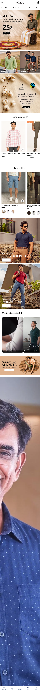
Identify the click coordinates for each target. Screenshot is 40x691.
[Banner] (20, 30)
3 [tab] (20, 46)
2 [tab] (17, 46)
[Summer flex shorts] (20, 365)
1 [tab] (13, 46)
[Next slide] (38, 30)
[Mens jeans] (20, 286)
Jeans (26, 8)
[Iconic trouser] (30, 62)
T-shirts (15, 8)
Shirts (10, 8)
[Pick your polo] (20, 240)
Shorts (30, 8)
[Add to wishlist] (23, 122)
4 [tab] (23, 46)
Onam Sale (4, 8)
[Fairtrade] (20, 93)
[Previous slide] (2, 30)
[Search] (34, 2)
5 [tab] (26, 46)
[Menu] (2, 3)
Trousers (21, 8)
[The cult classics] (10, 62)
